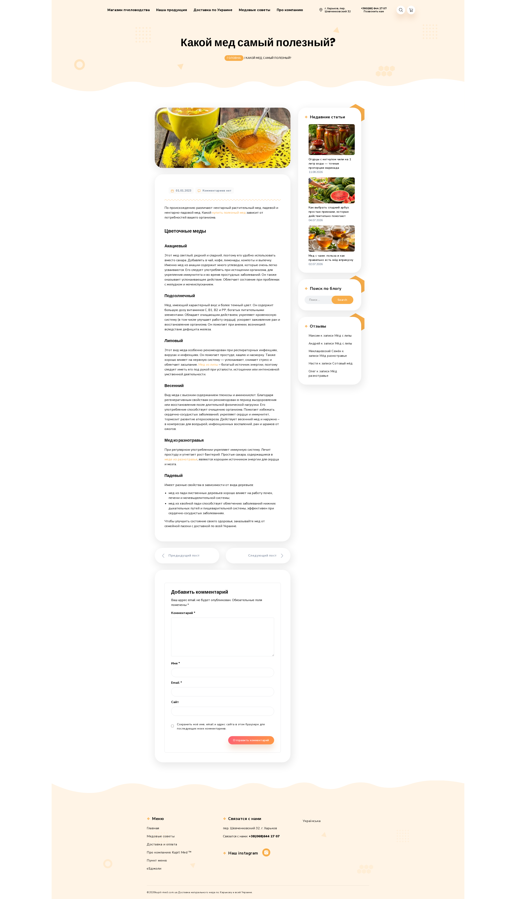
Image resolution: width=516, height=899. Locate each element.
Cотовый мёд (342, 363)
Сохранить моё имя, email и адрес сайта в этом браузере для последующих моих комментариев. (221, 726)
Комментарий (183, 613)
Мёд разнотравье (333, 356)
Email (176, 682)
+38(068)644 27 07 (264, 836)
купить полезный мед (229, 212)
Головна (234, 58)
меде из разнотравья (180, 459)
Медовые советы (161, 836)
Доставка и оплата (162, 844)
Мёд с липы (343, 336)
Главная (153, 828)
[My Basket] (411, 10)
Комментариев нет (217, 190)
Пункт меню (157, 860)
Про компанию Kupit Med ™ (169, 852)
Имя (175, 663)
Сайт (175, 702)
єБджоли (154, 868)
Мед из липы (208, 364)
